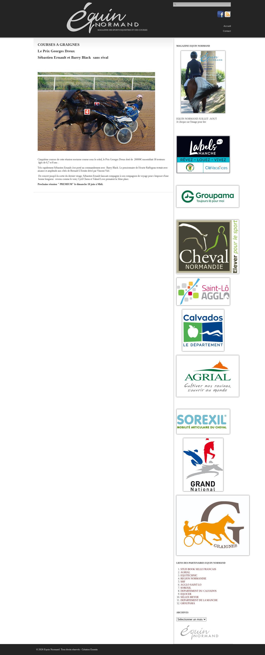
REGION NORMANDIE (193, 578)
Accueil (227, 26)
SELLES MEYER (190, 597)
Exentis (94, 649)
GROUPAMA (188, 603)
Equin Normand (107, 17)
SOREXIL (186, 587)
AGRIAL (185, 572)
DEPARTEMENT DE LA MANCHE (199, 600)
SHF (183, 581)
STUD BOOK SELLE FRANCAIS (198, 569)
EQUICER (186, 594)
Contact (227, 31)
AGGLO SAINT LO (191, 584)
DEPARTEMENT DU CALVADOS (199, 591)
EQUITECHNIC (189, 575)
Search (175, 4)
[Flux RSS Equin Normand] (227, 16)
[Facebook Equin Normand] (220, 16)
